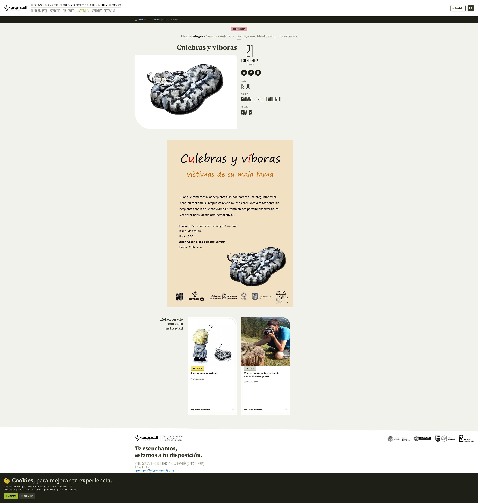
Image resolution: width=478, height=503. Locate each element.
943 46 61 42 (143, 467)
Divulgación (68, 11)
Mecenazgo (109, 11)
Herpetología (192, 36)
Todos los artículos (200, 410)
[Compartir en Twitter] (244, 73)
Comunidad (97, 11)
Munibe (92, 5)
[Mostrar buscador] (471, 8)
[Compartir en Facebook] (251, 73)
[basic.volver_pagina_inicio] (15, 8)
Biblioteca (52, 5)
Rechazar (28, 496)
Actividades (83, 11)
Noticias (38, 5)
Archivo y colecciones (73, 5)
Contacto (116, 5)
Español (458, 8)
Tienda (103, 5)
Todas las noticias (253, 410)
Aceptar (12, 496)
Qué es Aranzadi (39, 11)
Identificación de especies (277, 36)
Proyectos (55, 11)
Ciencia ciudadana (220, 36)
